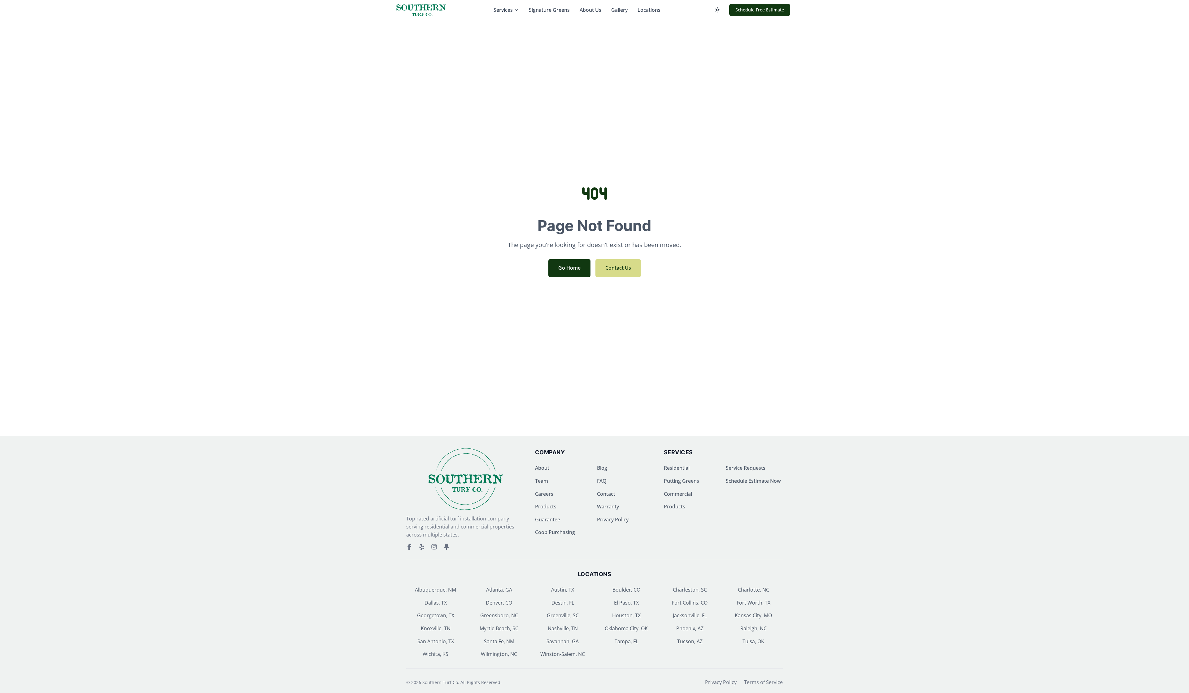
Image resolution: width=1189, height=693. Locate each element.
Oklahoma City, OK (626, 628)
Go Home (569, 267)
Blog (602, 467)
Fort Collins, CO (690, 602)
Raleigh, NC (753, 628)
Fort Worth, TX (753, 602)
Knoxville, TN (436, 628)
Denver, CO (499, 602)
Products (545, 506)
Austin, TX (562, 589)
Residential (677, 467)
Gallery (619, 9)
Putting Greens (681, 480)
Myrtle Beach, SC (499, 628)
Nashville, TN (563, 628)
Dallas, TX (436, 602)
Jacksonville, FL (690, 615)
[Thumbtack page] (446, 547)
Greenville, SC (563, 615)
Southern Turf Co (440, 682)
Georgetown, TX (435, 615)
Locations (649, 9)
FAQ (602, 480)
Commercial (678, 493)
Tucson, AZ (690, 641)
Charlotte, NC (753, 589)
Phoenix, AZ (689, 628)
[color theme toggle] (717, 10)
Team (541, 480)
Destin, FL (562, 602)
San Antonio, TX (435, 641)
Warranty (608, 506)
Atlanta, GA (499, 589)
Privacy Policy (613, 519)
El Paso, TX (626, 602)
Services (503, 9)
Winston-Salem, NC (562, 654)
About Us (590, 9)
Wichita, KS (435, 654)
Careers (544, 493)
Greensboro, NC (499, 615)
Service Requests (745, 467)
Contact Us (618, 267)
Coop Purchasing (555, 532)
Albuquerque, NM (435, 589)
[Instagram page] (434, 547)
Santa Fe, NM (499, 641)
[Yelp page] (422, 547)
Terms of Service (763, 682)
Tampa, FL (626, 641)
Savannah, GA (563, 641)
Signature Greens (549, 9)
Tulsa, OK (753, 641)
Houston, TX (626, 615)
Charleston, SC (690, 589)
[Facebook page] (409, 547)
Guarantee (547, 519)
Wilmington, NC (499, 654)
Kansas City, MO (753, 615)
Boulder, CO (626, 589)
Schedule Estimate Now (753, 480)
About (542, 467)
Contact (606, 493)
